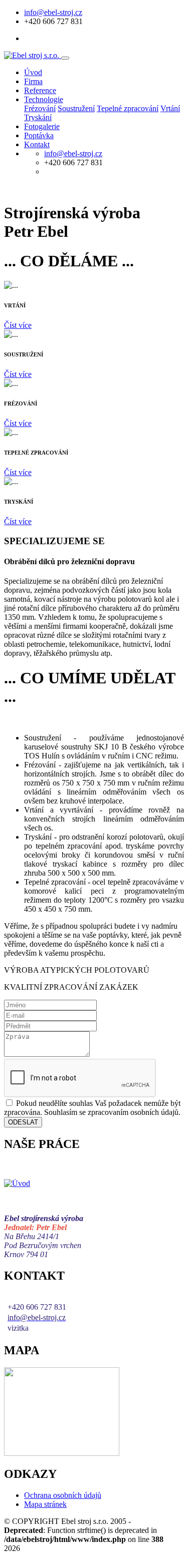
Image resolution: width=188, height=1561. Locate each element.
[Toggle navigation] (65, 58)
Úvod (33, 72)
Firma (33, 81)
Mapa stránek (45, 1504)
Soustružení (76, 108)
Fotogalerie (42, 126)
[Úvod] (17, 1183)
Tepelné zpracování (127, 108)
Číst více (18, 325)
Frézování (40, 108)
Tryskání (38, 117)
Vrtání (170, 108)
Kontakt (37, 144)
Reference (40, 90)
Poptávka (39, 135)
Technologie (43, 99)
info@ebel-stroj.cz (53, 12)
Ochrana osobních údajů (62, 1495)
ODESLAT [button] (23, 1122)
